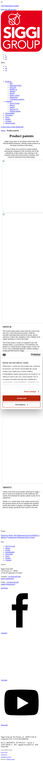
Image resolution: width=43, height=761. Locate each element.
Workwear (4, 535)
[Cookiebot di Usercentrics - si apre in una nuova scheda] (30, 355)
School (32, 537)
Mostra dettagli (30, 391)
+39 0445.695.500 (14, 577)
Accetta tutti (21, 398)
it (5, 55)
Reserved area (10, 123)
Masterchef (13, 97)
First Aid (13, 87)
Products (8, 81)
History (12, 105)
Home (3, 131)
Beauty (12, 93)
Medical (12, 91)
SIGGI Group (14, 103)
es (6, 59)
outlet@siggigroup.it (8, 584)
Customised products (17, 99)
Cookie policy (4, 754)
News (7, 117)
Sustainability (10, 113)
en (6, 57)
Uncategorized (12, 537)
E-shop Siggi (5, 127)
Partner (12, 107)
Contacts (8, 121)
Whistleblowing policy (6, 757)
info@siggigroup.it (7, 579)
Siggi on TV (14, 109)
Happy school (14, 95)
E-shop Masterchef (16, 127)
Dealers (8, 119)
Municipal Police (16, 85)
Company (8, 101)
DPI (11, 83)
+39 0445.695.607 (12, 582)
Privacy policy (4, 752)
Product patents (15, 111)
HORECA (13, 89)
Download (9, 115)
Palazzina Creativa (11, 759)
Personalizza (20, 405)
